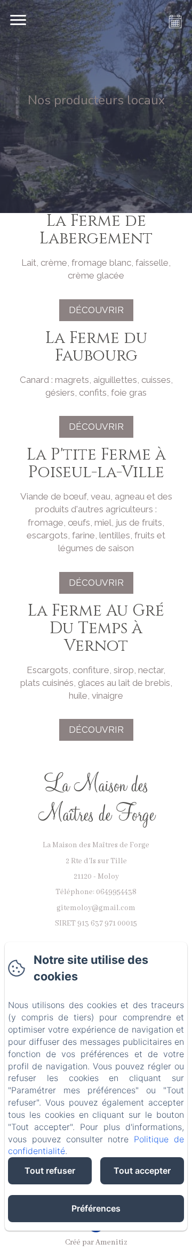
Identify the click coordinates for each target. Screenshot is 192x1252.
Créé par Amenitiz (96, 1242)
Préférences (96, 1208)
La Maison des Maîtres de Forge (96, 797)
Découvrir (96, 310)
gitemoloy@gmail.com (96, 908)
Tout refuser (50, 1170)
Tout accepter (142, 1170)
